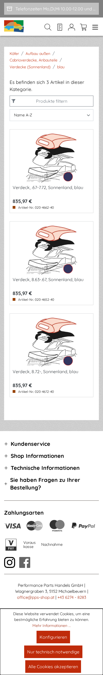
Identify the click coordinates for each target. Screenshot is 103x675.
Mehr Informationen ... (51, 625)
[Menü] (94, 26)
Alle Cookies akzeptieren (53, 666)
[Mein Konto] (71, 26)
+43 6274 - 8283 (71, 597)
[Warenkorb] (83, 26)
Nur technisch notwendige (53, 652)
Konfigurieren (53, 637)
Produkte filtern (51, 101)
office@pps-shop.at (35, 597)
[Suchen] (48, 26)
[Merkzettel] (60, 26)
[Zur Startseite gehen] (14, 26)
